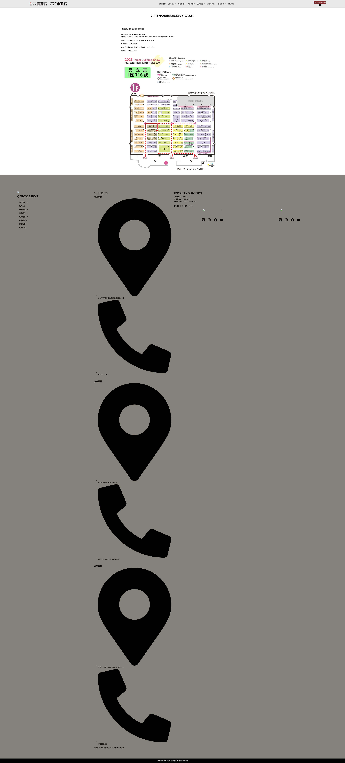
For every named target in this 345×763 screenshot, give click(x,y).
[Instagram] (209, 220)
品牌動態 (200, 4)
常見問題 (231, 4)
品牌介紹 (171, 4)
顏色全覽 (181, 4)
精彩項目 (191, 4)
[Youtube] (221, 220)
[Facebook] (215, 220)
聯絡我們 (221, 4)
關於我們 (162, 4)
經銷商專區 (210, 4)
